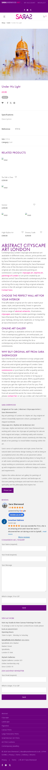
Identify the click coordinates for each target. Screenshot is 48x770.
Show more (5, 180)
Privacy (11, 755)
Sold (8, 23)
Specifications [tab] (7, 114)
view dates (25, 640)
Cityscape (5, 717)
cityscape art (27, 272)
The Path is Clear (7, 177)
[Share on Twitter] (11, 103)
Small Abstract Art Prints (11, 738)
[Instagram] (27, 10)
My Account (29, 2)
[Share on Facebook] (7, 103)
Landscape (5, 722)
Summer (4, 205)
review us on (15, 514)
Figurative (5, 726)
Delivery (25, 755)
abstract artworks (22, 311)
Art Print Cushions (8, 742)
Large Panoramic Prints (10, 734)
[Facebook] (24, 10)
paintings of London (10, 275)
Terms (18, 755)
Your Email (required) (9, 555)
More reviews (24, 537)
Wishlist (42, 2)
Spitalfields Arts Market (11, 640)
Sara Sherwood (16, 504)
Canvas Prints (7, 730)
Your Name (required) (9, 544)
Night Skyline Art (7, 232)
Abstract (5, 713)
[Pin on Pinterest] (14, 103)
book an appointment (10, 629)
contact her (12, 396)
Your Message (7, 565)
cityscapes (6, 314)
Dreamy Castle (30, 232)
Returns (32, 755)
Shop (3, 23)
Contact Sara (7, 290)
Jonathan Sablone (16, 520)
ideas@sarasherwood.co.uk (30, 751)
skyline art (38, 272)
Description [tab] (6, 119)
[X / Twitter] (30, 10)
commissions (7, 370)
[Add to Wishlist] (3, 103)
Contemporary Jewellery (10, 746)
